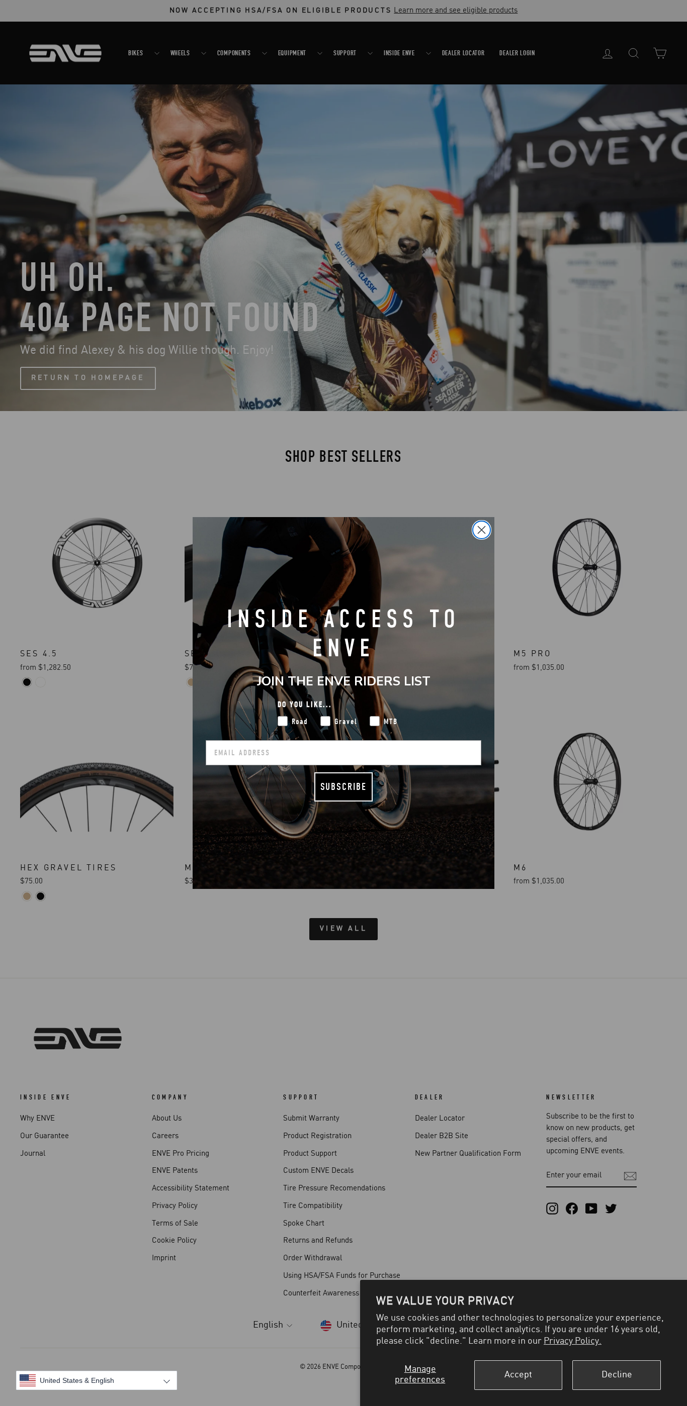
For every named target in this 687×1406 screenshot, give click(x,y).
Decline (617, 1374)
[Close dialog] (481, 530)
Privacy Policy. (573, 1341)
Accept (518, 1374)
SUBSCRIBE (343, 786)
